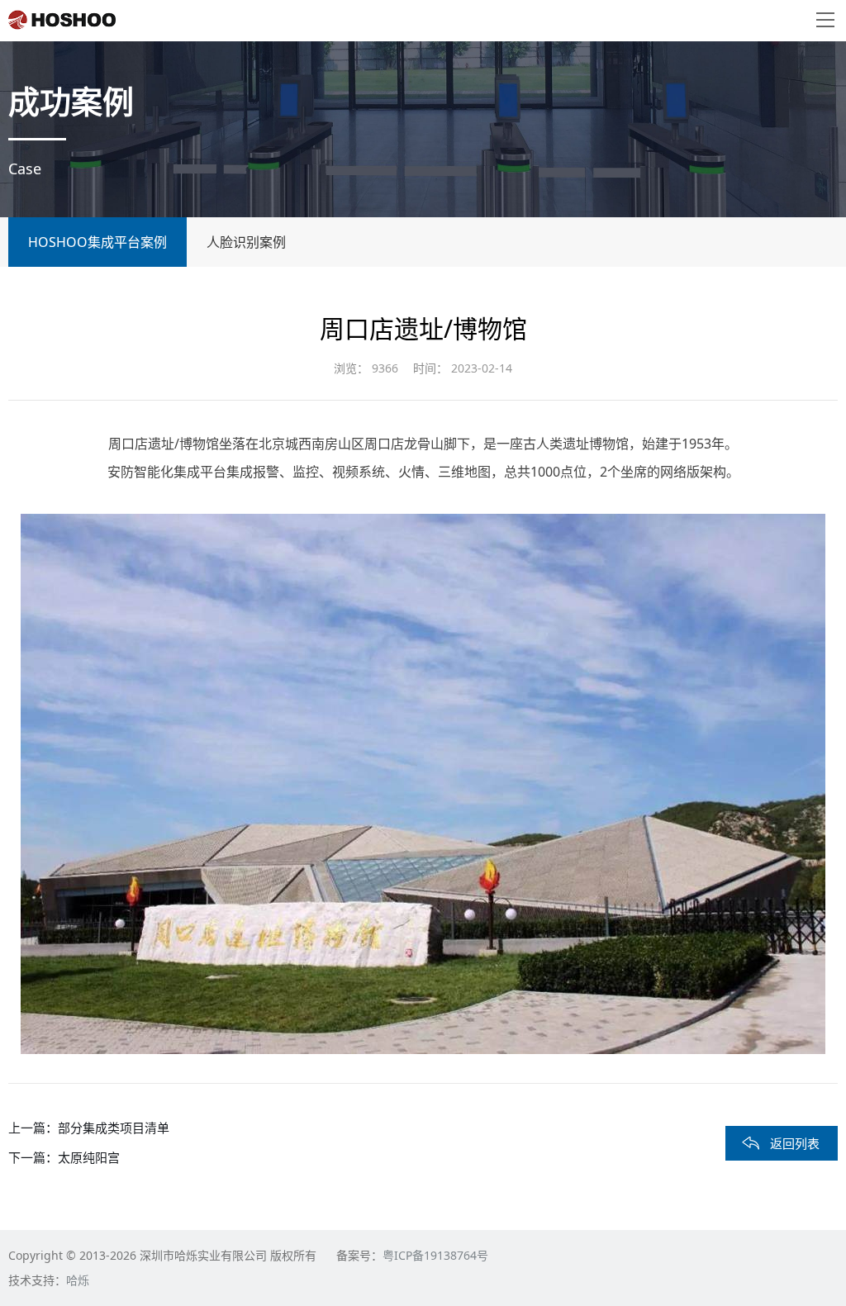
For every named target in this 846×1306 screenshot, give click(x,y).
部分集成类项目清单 (113, 1127)
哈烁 (77, 1280)
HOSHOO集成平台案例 (97, 242)
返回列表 (795, 1143)
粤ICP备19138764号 (435, 1255)
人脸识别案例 (246, 242)
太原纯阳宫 (89, 1157)
